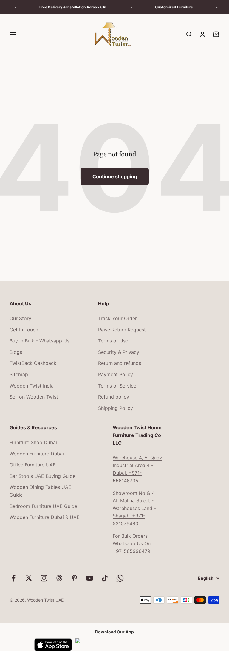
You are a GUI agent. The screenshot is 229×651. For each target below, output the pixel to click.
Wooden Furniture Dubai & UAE (45, 517)
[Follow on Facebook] (14, 578)
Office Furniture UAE (33, 465)
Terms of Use (113, 341)
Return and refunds (119, 363)
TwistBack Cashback (33, 363)
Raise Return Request (122, 330)
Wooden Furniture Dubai (37, 454)
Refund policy (113, 397)
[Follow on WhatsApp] (120, 578)
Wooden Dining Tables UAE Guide (40, 491)
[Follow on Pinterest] (74, 578)
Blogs (16, 352)
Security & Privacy (118, 352)
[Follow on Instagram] (44, 578)
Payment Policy (115, 374)
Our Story (20, 318)
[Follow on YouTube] (90, 578)
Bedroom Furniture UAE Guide (43, 506)
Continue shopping (114, 176)
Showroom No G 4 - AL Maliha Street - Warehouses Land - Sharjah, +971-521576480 (135, 508)
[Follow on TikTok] (105, 578)
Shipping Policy (115, 408)
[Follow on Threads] (59, 578)
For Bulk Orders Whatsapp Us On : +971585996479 (133, 543)
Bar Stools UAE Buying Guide (42, 476)
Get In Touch (24, 330)
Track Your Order (117, 318)
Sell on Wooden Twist (34, 397)
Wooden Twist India (32, 386)
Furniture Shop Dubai (33, 442)
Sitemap (19, 374)
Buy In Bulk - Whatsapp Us (39, 341)
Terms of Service (117, 386)
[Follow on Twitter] (29, 578)
